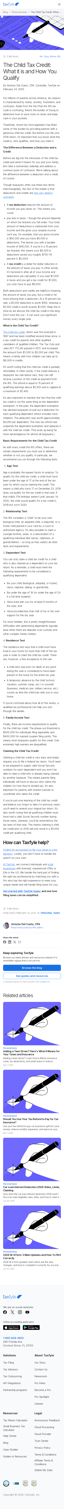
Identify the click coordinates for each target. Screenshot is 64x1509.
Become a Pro (42, 1390)
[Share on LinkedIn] (9, 942)
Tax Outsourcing (12, 1376)
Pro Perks (39, 1383)
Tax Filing (8, 1362)
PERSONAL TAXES (50, 913)
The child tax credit (14, 332)
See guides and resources (32, 975)
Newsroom (40, 1376)
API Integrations (12, 1383)
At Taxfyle (9, 864)
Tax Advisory (10, 1369)
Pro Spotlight (41, 1396)
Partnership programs (15, 1390)
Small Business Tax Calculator (14, 1428)
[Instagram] (20, 1312)
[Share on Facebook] (4, 942)
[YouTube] (27, 1312)
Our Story (40, 1362)
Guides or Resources (15, 1456)
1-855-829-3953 (13, 1338)
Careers (38, 1403)
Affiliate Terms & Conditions (43, 1462)
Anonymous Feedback (47, 1420)
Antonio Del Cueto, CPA (20, 85)
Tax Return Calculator (15, 1420)
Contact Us (45, 982)
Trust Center (41, 1440)
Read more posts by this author (27, 927)
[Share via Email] (19, 942)
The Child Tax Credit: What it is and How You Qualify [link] (46, 12)
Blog (5, 12)
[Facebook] (5, 1312)
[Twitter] (12, 1312)
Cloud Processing (44, 1427)
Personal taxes (19, 12)
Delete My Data (43, 1470)
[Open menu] (59, 4)
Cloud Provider (42, 1434)
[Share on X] (14, 942)
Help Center (9, 1435)
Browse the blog (32, 967)
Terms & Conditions (45, 1454)
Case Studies (10, 1449)
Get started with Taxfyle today (21, 891)
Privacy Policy (42, 1447)
